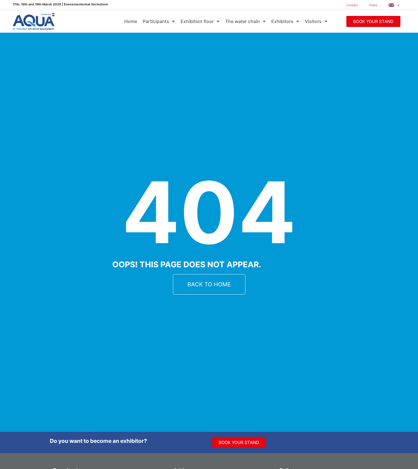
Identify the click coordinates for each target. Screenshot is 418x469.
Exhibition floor (197, 21)
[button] (373, 21)
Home (130, 21)
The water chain (242, 21)
